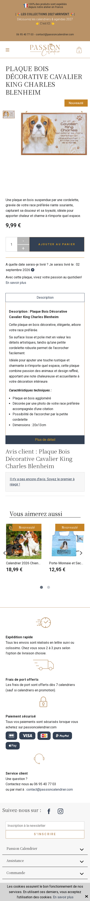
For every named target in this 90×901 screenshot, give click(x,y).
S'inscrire (45, 834)
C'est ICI (45, 23)
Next (82, 553)
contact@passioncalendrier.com (55, 34)
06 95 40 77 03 (24, 34)
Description (45, 297)
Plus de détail (45, 440)
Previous (7, 553)
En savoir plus (16, 283)
